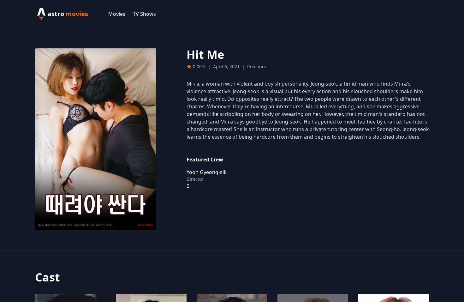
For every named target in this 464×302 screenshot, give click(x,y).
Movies (116, 13)
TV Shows (144, 13)
